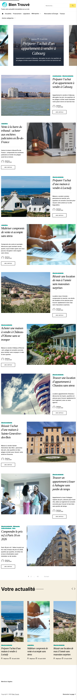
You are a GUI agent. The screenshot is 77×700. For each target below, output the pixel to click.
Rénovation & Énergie (51, 13)
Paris (13, 528)
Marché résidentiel (67, 76)
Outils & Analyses (6, 528)
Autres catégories (8, 18)
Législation (26, 13)
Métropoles (35, 13)
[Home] (2, 13)
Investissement (57, 76)
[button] (74, 46)
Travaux (62, 13)
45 (38, 576)
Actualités (8, 13)
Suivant (46, 576)
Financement (17, 13)
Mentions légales (6, 681)
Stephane (58, 105)
